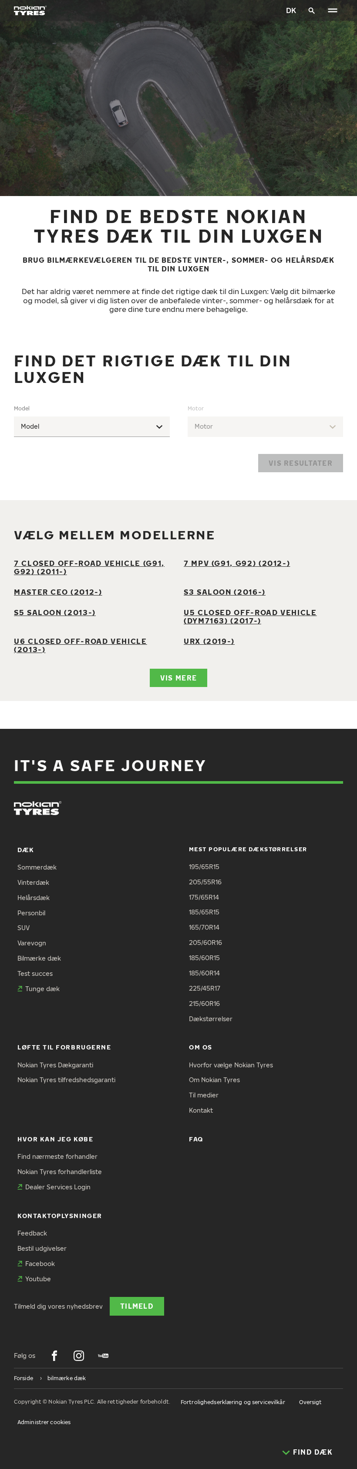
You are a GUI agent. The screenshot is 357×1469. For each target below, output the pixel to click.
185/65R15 (204, 912)
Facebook (40, 1263)
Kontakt (201, 1110)
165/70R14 (204, 927)
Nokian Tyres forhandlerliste (59, 1171)
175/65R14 (204, 897)
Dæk (25, 849)
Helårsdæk (33, 897)
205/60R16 (205, 942)
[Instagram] (79, 1356)
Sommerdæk (37, 867)
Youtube (38, 1279)
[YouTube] (103, 1356)
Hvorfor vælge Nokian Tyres (231, 1065)
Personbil (31, 913)
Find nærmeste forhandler (57, 1156)
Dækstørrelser (210, 1018)
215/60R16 (204, 1003)
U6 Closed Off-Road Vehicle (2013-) (80, 645)
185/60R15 (204, 957)
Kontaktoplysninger (59, 1215)
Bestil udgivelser (42, 1248)
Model (22, 408)
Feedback (32, 1233)
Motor (196, 408)
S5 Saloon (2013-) (55, 612)
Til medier (204, 1095)
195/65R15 (204, 866)
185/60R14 (204, 973)
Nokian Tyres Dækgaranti (55, 1065)
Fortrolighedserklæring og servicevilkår (233, 1402)
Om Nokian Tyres (214, 1079)
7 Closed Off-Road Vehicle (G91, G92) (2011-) (89, 567)
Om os (200, 1047)
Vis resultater (301, 463)
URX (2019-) (209, 641)
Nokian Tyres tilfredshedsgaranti (66, 1079)
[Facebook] (54, 1356)
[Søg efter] (311, 10)
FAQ (196, 1139)
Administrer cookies (44, 1422)
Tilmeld (137, 1306)
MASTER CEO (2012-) (58, 591)
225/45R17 (204, 988)
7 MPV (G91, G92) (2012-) (237, 563)
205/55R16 (205, 882)
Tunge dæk (42, 988)
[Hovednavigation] (332, 10)
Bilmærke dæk (39, 958)
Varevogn (31, 943)
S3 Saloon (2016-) (225, 591)
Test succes (35, 973)
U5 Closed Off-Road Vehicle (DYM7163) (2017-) (250, 616)
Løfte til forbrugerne (64, 1047)
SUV (23, 927)
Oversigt (310, 1402)
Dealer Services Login (58, 1187)
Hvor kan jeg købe (55, 1139)
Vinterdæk (33, 882)
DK (291, 10)
